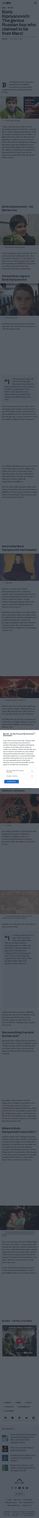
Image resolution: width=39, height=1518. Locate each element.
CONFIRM (11, 781)
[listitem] (19, 771)
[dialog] (19, 759)
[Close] (35, 734)
